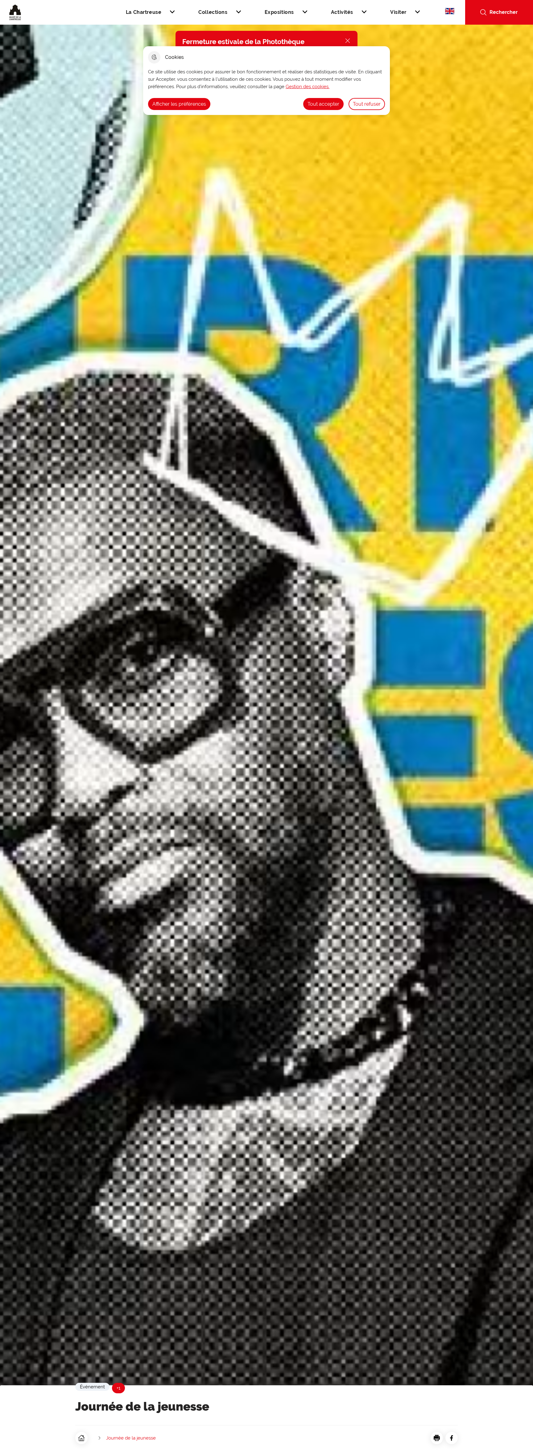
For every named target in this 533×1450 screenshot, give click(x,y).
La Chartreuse (143, 12)
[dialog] (266, 80)
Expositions (279, 12)
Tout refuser (367, 104)
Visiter (398, 12)
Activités (342, 12)
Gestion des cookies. (307, 86)
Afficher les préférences (179, 104)
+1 (118, 1388)
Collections (212, 12)
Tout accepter (323, 104)
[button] (437, 1438)
